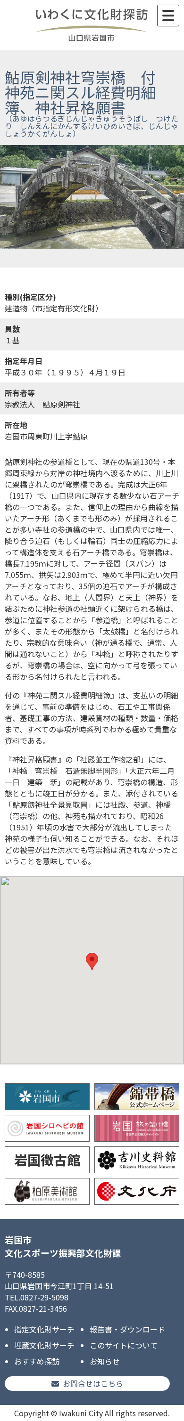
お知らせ (105, 1361)
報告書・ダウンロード (127, 1329)
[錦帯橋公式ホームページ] (136, 1096)
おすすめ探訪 (36, 1361)
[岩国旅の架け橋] (136, 1128)
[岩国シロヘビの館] (47, 1128)
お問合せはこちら (93, 1383)
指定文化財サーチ (44, 1329)
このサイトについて (124, 1345)
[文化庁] (136, 1191)
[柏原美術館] (47, 1191)
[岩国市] (47, 1096)
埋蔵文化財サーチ (44, 1345)
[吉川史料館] (136, 1159)
